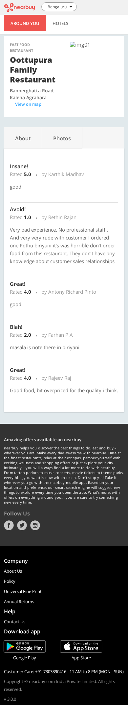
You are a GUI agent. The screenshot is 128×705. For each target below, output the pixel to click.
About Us (13, 571)
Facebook (9, 525)
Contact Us (14, 622)
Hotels (60, 23)
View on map (28, 104)
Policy (9, 581)
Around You (25, 23)
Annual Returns (19, 601)
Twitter (22, 525)
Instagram (35, 525)
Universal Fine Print (23, 591)
